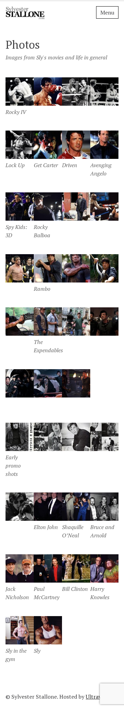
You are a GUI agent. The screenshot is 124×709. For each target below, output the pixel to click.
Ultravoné (98, 696)
